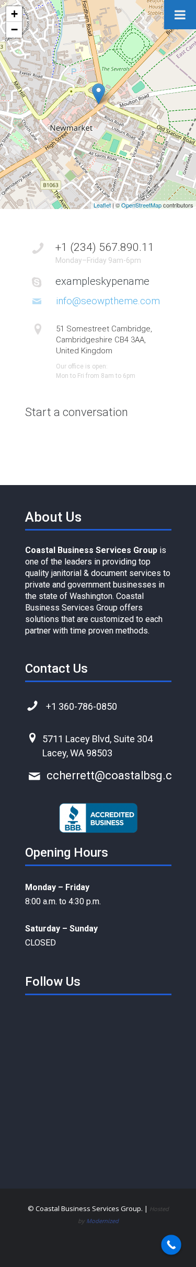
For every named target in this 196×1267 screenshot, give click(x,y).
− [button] (14, 29)
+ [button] (14, 13)
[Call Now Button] (171, 1245)
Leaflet (102, 205)
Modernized (102, 1221)
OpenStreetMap (141, 205)
